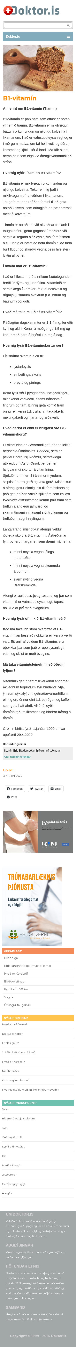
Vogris (8, 997)
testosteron (9, 1174)
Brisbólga (11, 958)
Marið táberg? (11, 1165)
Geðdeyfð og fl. (12, 1137)
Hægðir (7, 1193)
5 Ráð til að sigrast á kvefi (19, 1052)
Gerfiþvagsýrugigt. (14, 1184)
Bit (4, 1155)
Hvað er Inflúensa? (14, 1024)
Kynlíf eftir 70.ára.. (16, 989)
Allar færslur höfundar (17, 756)
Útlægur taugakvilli (17, 1005)
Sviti (4, 1127)
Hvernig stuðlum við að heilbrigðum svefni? (30, 1089)
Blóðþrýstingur (15, 981)
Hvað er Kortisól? (16, 973)
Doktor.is (13, 36)
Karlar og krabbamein (16, 1080)
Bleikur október (12, 1033)
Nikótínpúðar (10, 1071)
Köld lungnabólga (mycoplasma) (27, 966)
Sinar (5, 1109)
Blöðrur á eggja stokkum (18, 1118)
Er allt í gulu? (11, 1042)
